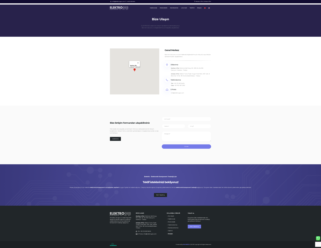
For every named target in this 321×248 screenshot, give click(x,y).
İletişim (199, 8)
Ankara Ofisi (207, 1)
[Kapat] (138, 63)
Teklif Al (192, 8)
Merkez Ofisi (199, 1)
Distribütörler (174, 8)
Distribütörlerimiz (173, 228)
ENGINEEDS (186, 244)
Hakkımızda (153, 8)
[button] (134, 69)
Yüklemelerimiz (172, 225)
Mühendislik (163, 8)
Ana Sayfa (171, 216)
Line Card (184, 8)
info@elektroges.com (118, 1)
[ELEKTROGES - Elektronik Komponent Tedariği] (119, 8)
